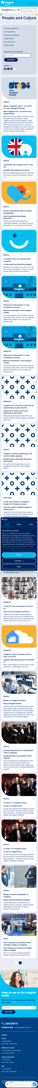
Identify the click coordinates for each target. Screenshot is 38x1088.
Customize (18, 561)
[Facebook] (5, 69)
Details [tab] (19, 524)
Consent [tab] (6, 524)
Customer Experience (11, 28)
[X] (14, 69)
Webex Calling (9, 45)
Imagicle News (9, 38)
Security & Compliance (11, 35)
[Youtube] (8, 69)
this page (19, 542)
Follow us (7, 66)
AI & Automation (9, 32)
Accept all (19, 555)
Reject (19, 566)
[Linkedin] (11, 69)
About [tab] (31, 524)
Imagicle (7, 533)
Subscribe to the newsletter (13, 52)
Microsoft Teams (9, 42)
